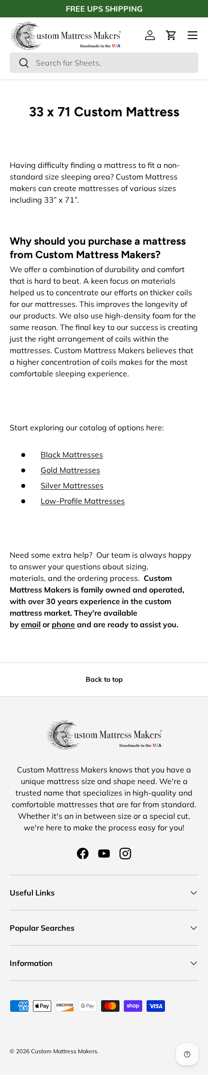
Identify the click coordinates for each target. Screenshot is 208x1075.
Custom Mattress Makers (64, 1051)
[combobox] (104, 63)
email (31, 624)
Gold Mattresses (70, 470)
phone (63, 624)
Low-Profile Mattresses (83, 501)
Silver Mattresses (72, 485)
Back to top (104, 679)
